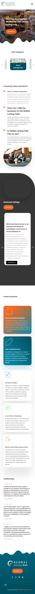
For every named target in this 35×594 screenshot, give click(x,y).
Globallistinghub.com (25, 590)
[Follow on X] (15, 577)
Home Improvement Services (14, 234)
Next (33, 64)
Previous (2, 64)
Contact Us (11, 31)
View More (8, 207)
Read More (11, 258)
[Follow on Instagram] (19, 577)
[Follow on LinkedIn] (22, 577)
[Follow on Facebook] (12, 577)
